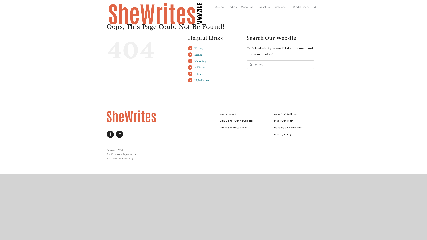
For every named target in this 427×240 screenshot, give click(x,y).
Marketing (200, 61)
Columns (199, 73)
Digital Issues (201, 80)
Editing (198, 54)
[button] (315, 7)
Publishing (200, 67)
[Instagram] (119, 134)
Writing (198, 48)
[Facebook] (110, 134)
